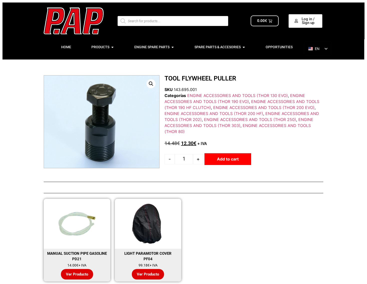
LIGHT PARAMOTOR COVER (148, 253)
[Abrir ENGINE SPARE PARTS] (172, 47)
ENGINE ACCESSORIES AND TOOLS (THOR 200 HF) (214, 113)
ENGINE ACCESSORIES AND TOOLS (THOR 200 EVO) (264, 107)
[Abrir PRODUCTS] (112, 47)
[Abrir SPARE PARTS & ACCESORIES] (243, 47)
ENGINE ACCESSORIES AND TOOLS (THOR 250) (250, 119)
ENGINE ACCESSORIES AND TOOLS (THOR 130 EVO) (237, 95)
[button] (151, 83)
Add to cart (228, 159)
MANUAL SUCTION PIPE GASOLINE (77, 253)
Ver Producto (77, 274)
